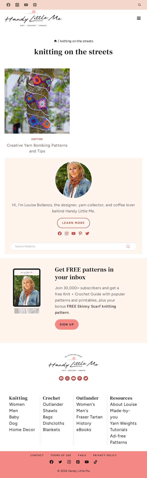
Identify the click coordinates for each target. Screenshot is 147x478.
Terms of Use (61, 455)
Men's (82, 410)
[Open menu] (138, 18)
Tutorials (118, 429)
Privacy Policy (105, 455)
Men (13, 410)
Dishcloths (53, 423)
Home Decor (22, 429)
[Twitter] (60, 462)
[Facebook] (8, 5)
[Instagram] (17, 5)
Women (17, 404)
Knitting (37, 139)
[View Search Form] (139, 5)
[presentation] (37, 101)
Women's (85, 404)
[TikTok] (95, 462)
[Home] (55, 41)
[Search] (128, 246)
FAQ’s (82, 455)
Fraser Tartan (89, 417)
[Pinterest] (35, 5)
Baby (14, 417)
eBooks (83, 429)
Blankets (51, 429)
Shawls (50, 410)
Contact (37, 455)
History (83, 423)
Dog (13, 423)
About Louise (123, 404)
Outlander (53, 404)
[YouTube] (26, 5)
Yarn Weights (123, 423)
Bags (48, 417)
